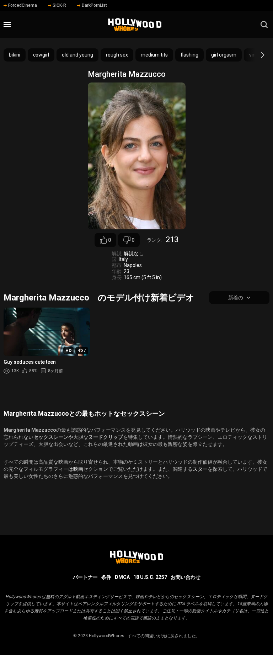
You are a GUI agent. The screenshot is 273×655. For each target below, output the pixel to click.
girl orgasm (223, 55)
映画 (78, 469)
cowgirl (41, 55)
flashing (189, 55)
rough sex (117, 55)
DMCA (122, 577)
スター (200, 469)
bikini (14, 55)
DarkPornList (94, 5)
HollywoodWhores (106, 635)
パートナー (85, 577)
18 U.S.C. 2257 (150, 577)
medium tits (154, 55)
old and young (77, 55)
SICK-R (59, 5)
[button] (256, 55)
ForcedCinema (22, 5)
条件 (106, 577)
